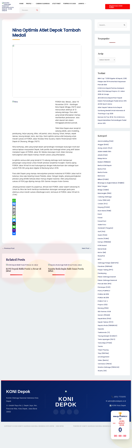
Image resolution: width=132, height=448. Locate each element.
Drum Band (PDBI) (104, 211)
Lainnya (81, 4)
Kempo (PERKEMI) (104, 242)
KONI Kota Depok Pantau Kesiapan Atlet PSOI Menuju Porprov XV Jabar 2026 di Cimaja (111, 91)
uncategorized (103, 357)
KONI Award (102, 245)
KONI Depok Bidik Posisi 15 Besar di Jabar (23, 269)
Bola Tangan (102, 186)
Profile (28, 4)
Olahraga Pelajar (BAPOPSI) (108, 263)
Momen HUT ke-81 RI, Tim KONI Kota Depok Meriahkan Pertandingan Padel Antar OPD (112, 120)
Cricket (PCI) (103, 204)
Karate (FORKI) (103, 238)
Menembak (102, 249)
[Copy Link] (46, 213)
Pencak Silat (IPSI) (104, 284)
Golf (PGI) (101, 231)
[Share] (46, 233)
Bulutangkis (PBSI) (104, 193)
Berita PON (102, 169)
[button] (32, 3)
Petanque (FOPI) (104, 287)
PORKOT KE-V (103, 301)
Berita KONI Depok (104, 165)
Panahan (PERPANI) (105, 266)
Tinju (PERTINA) (103, 353)
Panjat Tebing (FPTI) (105, 270)
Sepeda (101, 329)
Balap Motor (102, 158)
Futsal (100, 217)
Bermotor (101, 176)
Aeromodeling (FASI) (105, 141)
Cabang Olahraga (43, 4)
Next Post (86, 248)
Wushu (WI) (102, 371)
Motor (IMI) (102, 252)
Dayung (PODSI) (104, 207)
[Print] (46, 210)
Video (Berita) (103, 360)
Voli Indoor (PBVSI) (105, 364)
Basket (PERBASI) (104, 162)
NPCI (99, 259)
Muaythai (101, 256)
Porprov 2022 (102, 304)
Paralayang (102, 273)
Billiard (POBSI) (103, 179)
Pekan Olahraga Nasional (107, 280)
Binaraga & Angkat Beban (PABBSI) (111, 183)
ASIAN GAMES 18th (104, 151)
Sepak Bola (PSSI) (104, 318)
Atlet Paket (56, 4)
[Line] (46, 227)
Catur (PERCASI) (104, 200)
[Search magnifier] (37, 10)
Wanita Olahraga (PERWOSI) (108, 367)
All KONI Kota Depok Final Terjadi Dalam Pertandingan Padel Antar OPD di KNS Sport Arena (112, 101)
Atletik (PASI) (103, 155)
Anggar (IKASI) (103, 144)
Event (100, 214)
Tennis (100, 346)
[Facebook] (46, 203)
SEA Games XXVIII (104, 311)
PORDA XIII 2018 (103, 294)
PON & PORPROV (104, 291)
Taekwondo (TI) (104, 332)
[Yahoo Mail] (46, 230)
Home (21, 4)
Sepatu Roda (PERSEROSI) (107, 325)
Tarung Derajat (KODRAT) (107, 336)
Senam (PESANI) (104, 315)
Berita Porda (102, 172)
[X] (46, 223)
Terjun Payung (103, 350)
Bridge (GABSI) (103, 190)
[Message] (46, 217)
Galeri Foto (102, 224)
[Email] (46, 207)
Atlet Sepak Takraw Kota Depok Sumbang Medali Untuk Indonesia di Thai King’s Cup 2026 (111, 110)
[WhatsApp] (46, 200)
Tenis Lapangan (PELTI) (106, 339)
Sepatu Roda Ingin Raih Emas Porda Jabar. (66, 269)
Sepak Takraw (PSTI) (105, 322)
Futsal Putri (102, 221)
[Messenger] (46, 220)
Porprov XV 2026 (69, 4)
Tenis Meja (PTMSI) (105, 343)
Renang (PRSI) (103, 308)
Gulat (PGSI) (102, 235)
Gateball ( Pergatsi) (105, 228)
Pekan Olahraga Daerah (107, 277)
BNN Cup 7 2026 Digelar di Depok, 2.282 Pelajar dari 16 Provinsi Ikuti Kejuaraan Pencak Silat (112, 81)
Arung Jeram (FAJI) (105, 148)
